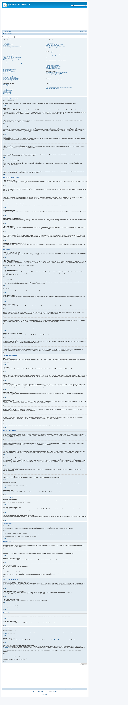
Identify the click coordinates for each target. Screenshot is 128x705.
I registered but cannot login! (8, 44)
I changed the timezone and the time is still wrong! (12, 57)
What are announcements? (8, 90)
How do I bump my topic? (7, 80)
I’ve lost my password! (7, 47)
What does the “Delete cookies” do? (9, 50)
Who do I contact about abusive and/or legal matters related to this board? (59, 87)
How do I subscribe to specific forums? (53, 74)
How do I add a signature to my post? (9, 69)
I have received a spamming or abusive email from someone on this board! (59, 55)
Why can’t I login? (6, 45)
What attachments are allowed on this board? (54, 79)
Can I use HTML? (6, 85)
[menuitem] (10, 31)
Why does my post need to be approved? (10, 79)
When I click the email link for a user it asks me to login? (13, 63)
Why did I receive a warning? (8, 76)
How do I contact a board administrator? (53, 88)
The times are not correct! (7, 56)
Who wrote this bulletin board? (51, 84)
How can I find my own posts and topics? (53, 68)
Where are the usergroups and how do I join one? (54, 44)
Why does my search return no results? (53, 65)
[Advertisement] (44, 19)
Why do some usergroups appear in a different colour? (55, 46)
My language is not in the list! (8, 58)
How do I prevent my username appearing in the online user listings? (15, 55)
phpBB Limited (36, 632)
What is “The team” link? (50, 48)
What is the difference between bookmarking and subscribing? (57, 72)
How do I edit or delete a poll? (8, 72)
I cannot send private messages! (51, 52)
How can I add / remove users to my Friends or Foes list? (56, 60)
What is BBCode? (6, 84)
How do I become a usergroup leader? (52, 45)
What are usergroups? (50, 43)
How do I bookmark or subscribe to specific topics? (55, 73)
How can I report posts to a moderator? (10, 77)
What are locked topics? (7, 92)
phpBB (41, 213)
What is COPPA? (6, 42)
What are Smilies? (6, 86)
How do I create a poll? (7, 70)
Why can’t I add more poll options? (9, 71)
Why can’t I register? (6, 43)
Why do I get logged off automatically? (9, 48)
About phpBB (5, 633)
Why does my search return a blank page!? (53, 66)
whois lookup (5, 647)
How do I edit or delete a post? (8, 68)
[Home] (5, 4)
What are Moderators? (50, 42)
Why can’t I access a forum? (8, 73)
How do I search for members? (51, 67)
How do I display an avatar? (8, 60)
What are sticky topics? (7, 91)
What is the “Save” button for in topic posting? (11, 78)
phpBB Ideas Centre (57, 639)
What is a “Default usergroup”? (51, 47)
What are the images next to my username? (11, 59)
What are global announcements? (9, 89)
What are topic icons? (7, 93)
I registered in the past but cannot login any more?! (12, 46)
